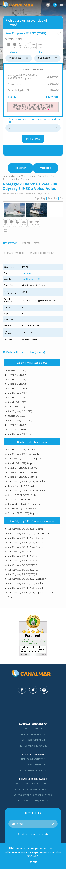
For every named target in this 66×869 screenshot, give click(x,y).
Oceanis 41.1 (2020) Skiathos (22, 467)
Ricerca (21, 168)
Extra (37, 243)
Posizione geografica (41, 252)
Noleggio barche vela (33, 734)
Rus (50, 198)
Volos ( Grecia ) (21, 179)
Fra (61, 198)
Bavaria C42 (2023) (16, 402)
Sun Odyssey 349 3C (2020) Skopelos (26, 481)
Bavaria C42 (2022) (16, 415)
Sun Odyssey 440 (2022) (19, 411)
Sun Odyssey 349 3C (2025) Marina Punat (28, 533)
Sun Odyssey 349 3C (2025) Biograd (25, 528)
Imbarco (13, 52)
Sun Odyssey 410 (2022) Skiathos (24, 454)
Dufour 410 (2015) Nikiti (19, 499)
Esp (37, 198)
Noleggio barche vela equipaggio (33, 783)
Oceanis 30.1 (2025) (17, 374)
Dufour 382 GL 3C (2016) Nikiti (22, 495)
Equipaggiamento (13, 252)
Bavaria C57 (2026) (16, 370)
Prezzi (26, 243)
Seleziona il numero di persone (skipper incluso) (34, 119)
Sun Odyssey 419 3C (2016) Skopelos (26, 490)
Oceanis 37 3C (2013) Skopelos (23, 513)
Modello (45, 168)
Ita (55, 198)
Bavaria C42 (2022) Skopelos (21, 463)
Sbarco (41, 52)
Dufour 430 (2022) (16, 429)
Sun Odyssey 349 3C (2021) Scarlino (25, 583)
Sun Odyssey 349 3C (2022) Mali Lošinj (26, 578)
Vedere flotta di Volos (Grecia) (25, 352)
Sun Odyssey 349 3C (32, 279)
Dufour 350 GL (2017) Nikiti (20, 485)
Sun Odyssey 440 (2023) (19, 392)
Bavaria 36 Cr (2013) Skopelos (22, 508)
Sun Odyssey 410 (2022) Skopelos (24, 458)
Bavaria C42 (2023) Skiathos (21, 449)
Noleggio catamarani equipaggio (33, 789)
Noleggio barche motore (33, 745)
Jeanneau (26, 273)
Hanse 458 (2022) (16, 406)
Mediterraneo (28, 176)
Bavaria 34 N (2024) (17, 388)
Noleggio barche (33, 728)
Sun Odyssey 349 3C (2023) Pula (23, 565)
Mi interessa (33, 138)
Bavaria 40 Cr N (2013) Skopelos (23, 504)
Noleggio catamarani (33, 740)
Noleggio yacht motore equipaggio (33, 795)
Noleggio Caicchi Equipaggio (33, 800)
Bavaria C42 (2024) (16, 379)
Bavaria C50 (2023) (16, 397)
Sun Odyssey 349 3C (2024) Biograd (25, 537)
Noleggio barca (10, 176)
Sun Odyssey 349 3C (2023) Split (23, 551)
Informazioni (10, 243)
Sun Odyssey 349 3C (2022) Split (23, 569)
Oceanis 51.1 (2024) (17, 383)
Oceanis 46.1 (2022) (17, 424)
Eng (43, 198)
